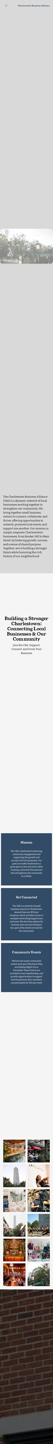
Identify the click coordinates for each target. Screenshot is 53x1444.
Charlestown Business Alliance (34, 5)
